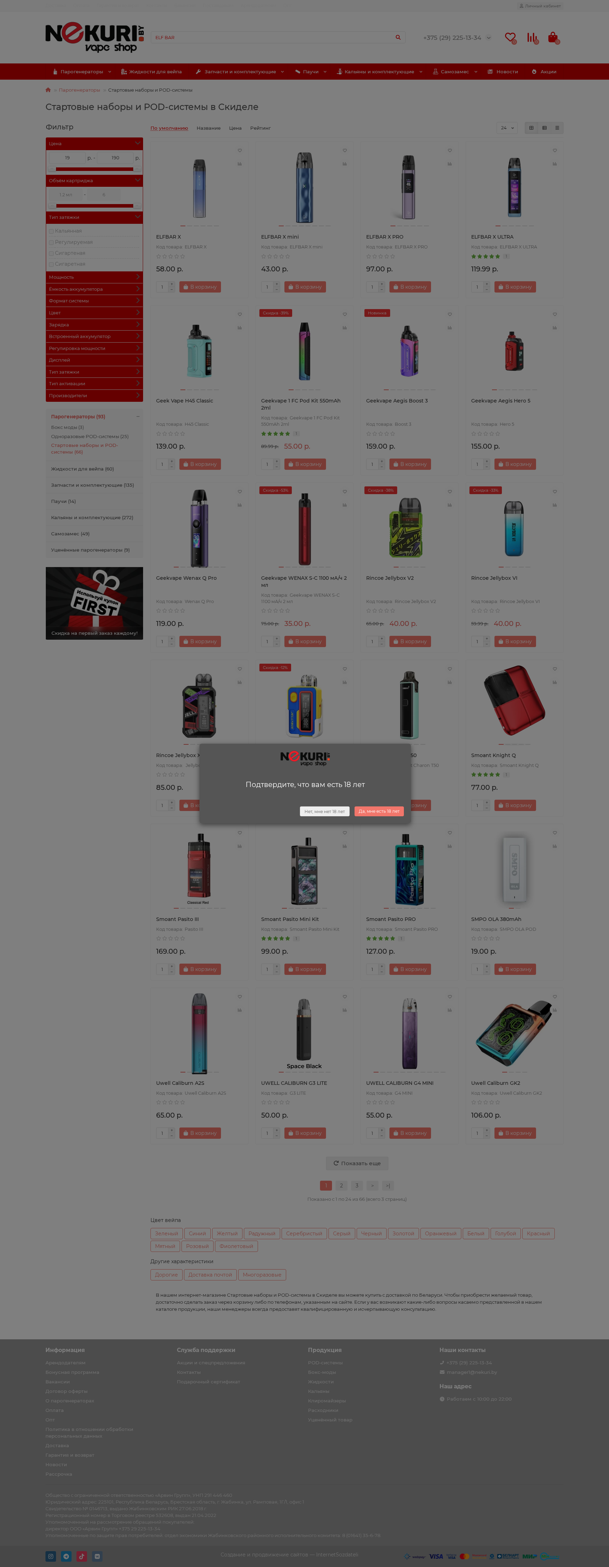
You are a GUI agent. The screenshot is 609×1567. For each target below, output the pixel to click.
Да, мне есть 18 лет (379, 811)
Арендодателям (258, 5)
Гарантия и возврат (118, 5)
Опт (287, 5)
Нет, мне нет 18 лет (324, 811)
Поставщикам (218, 5)
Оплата (81, 5)
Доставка (55, 5)
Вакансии (185, 5)
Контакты (156, 5)
